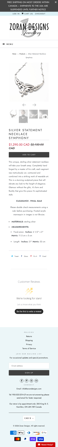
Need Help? (46, 444)
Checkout (40, 14)
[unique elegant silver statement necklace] (29, 82)
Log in (16, 14)
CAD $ (27, 418)
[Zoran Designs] (29, 28)
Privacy (29, 344)
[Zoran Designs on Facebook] (21, 380)
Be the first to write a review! (29, 311)
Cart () (28, 14)
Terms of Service (29, 348)
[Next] (34, 105)
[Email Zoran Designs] (36, 380)
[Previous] (24, 105)
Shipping (29, 340)
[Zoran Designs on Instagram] (31, 380)
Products (22, 54)
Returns (29, 336)
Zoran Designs (24, 426)
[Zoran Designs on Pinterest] (26, 380)
